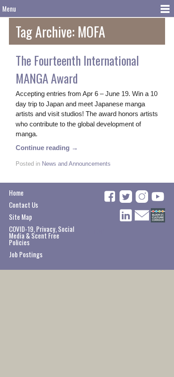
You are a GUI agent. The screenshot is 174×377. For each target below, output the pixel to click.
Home (16, 192)
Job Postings (25, 254)
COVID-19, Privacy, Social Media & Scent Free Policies (41, 235)
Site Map (20, 217)
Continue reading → (47, 147)
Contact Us (23, 204)
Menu (9, 8)
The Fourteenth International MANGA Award (77, 69)
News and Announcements (76, 163)
